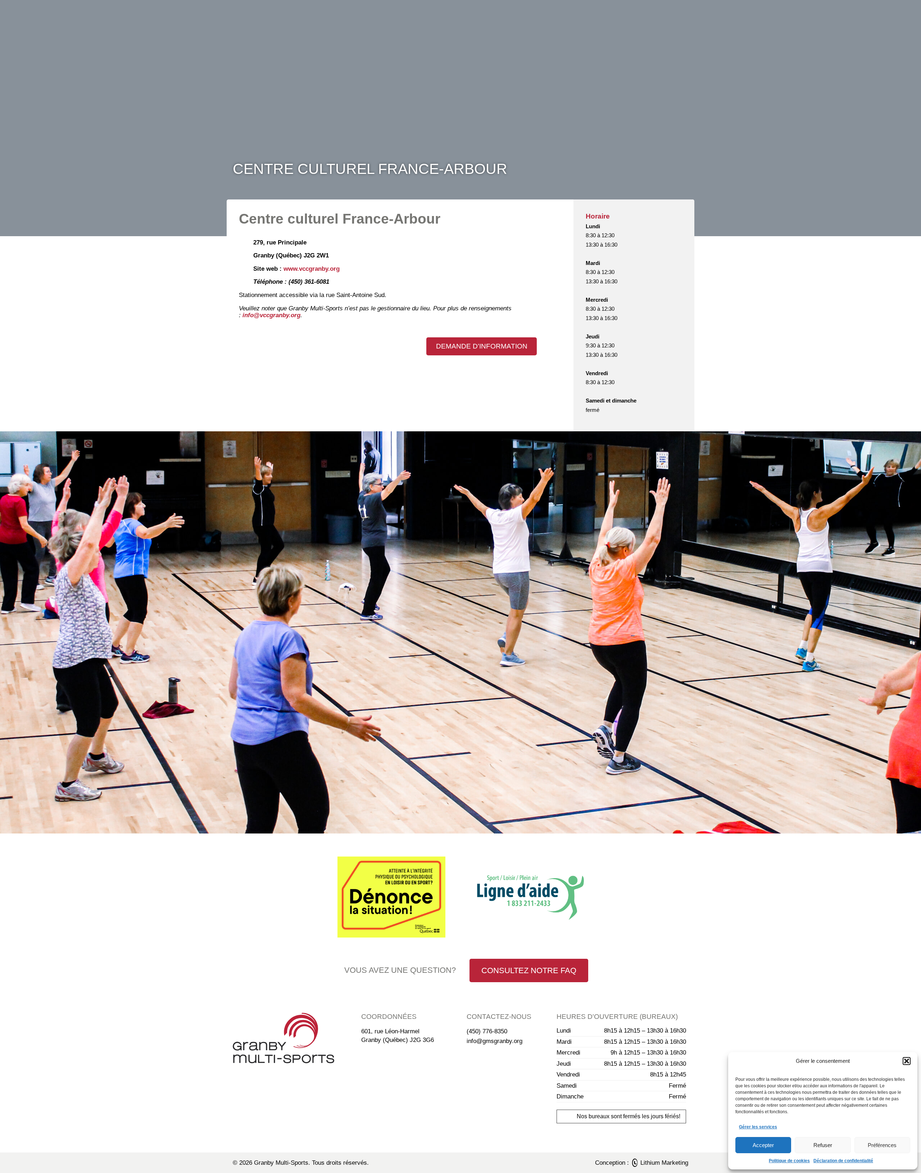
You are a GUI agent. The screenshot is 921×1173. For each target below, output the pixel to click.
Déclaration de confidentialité (843, 1160)
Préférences (882, 1145)
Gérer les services (758, 1126)
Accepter (763, 1145)
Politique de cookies (789, 1160)
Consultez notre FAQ (528, 970)
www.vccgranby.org (311, 268)
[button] (906, 1061)
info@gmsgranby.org (494, 1041)
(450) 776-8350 (487, 1031)
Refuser (822, 1145)
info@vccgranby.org (271, 315)
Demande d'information (481, 346)
